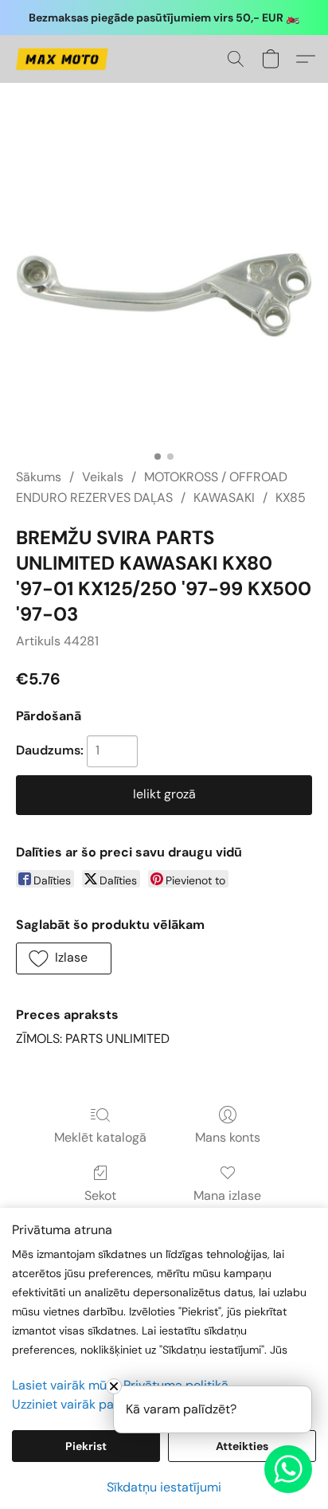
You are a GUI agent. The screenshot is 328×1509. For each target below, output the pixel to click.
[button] (64, 59)
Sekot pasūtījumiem (100, 1205)
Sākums (38, 476)
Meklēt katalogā (100, 1137)
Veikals (102, 476)
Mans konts (227, 1137)
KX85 (290, 497)
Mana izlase (227, 1195)
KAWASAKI (224, 497)
